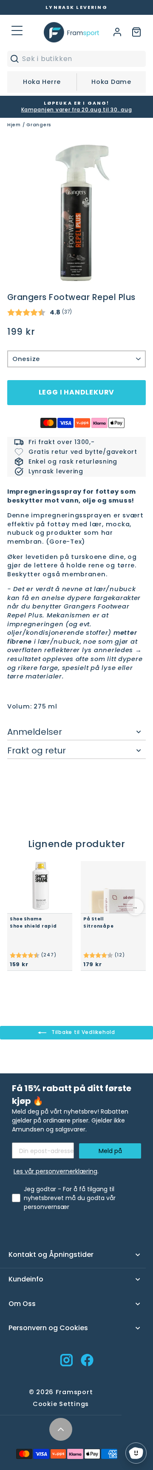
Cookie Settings (61, 1404)
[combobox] (82, 59)
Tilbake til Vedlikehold (82, 1032)
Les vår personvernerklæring (55, 1171)
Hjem (14, 125)
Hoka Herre (42, 82)
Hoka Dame (111, 82)
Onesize (26, 359)
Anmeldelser (34, 732)
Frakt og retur (36, 750)
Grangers (38, 125)
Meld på (110, 1151)
